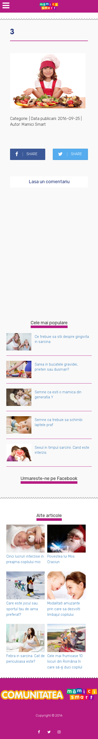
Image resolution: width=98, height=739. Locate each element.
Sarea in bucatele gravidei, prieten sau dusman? (56, 367)
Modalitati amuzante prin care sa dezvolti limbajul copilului (63, 609)
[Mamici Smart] (49, 6)
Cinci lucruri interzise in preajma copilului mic (25, 559)
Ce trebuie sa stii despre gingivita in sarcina (62, 339)
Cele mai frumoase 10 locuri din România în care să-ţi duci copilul (65, 661)
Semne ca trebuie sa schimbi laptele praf (58, 422)
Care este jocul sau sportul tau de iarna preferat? (22, 609)
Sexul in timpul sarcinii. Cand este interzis (62, 450)
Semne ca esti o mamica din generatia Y (58, 394)
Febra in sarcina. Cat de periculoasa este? (25, 659)
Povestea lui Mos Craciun (61, 559)
